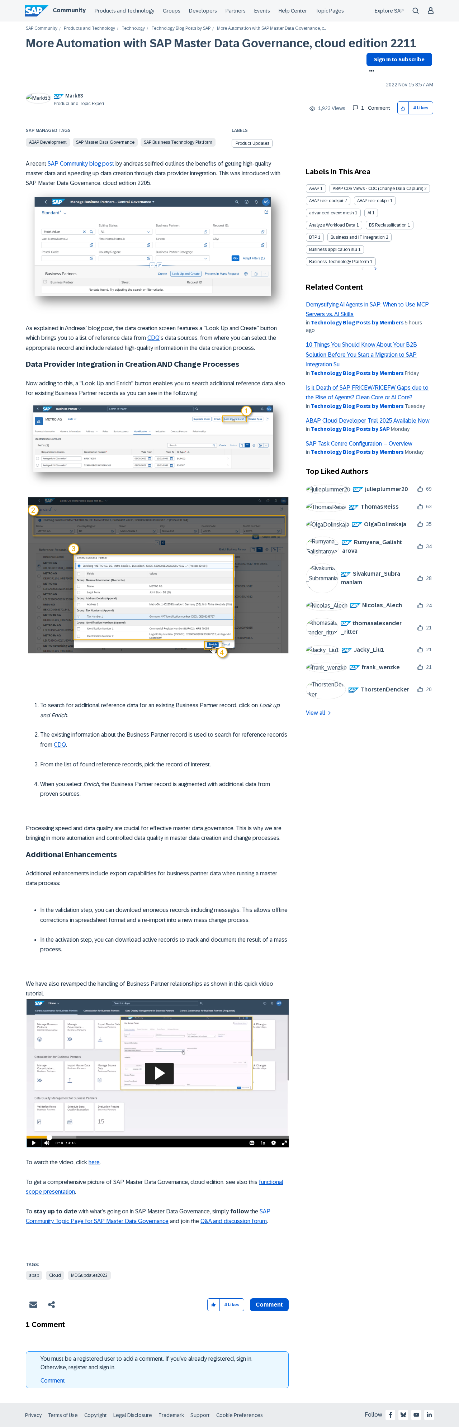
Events (262, 11)
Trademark (171, 1415)
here (94, 1162)
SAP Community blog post (81, 164)
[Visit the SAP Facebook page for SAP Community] (390, 1415)
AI (369, 212)
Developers (203, 11)
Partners (236, 11)
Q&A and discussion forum (233, 1221)
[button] (403, 108)
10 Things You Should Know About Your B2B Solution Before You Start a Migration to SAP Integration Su (361, 354)
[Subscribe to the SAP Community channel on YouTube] (416, 1415)
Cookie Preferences (239, 1415)
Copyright (95, 1415)
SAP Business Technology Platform (178, 142)
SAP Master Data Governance (105, 142)
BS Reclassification (388, 225)
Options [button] (370, 71)
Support (200, 1415)
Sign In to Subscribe (399, 59)
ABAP (314, 188)
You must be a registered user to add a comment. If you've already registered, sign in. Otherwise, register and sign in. (146, 1363)
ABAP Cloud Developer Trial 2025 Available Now (368, 421)
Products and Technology (124, 11)
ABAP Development (48, 142)
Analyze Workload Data (332, 225)
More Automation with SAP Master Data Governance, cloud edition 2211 (221, 43)
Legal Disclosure (132, 1415)
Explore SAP (389, 11)
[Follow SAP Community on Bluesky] (403, 1415)
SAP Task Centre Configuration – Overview (359, 444)
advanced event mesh (331, 212)
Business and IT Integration (358, 237)
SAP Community (41, 28)
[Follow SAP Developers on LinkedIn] (429, 1415)
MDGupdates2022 (89, 1275)
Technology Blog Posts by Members (357, 322)
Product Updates (252, 143)
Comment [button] (269, 1305)
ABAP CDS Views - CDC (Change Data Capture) (378, 188)
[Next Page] (374, 269)
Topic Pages (330, 11)
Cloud (55, 1275)
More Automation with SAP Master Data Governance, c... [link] (271, 28)
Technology (133, 28)
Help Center (293, 11)
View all (315, 713)
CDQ (153, 338)
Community (69, 10)
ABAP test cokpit (373, 200)
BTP (313, 237)
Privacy (33, 1415)
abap (34, 1275)
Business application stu (333, 249)
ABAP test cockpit (326, 200)
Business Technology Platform (339, 261)
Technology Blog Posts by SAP (180, 28)
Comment (53, 1381)
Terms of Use (63, 1415)
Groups (171, 11)
